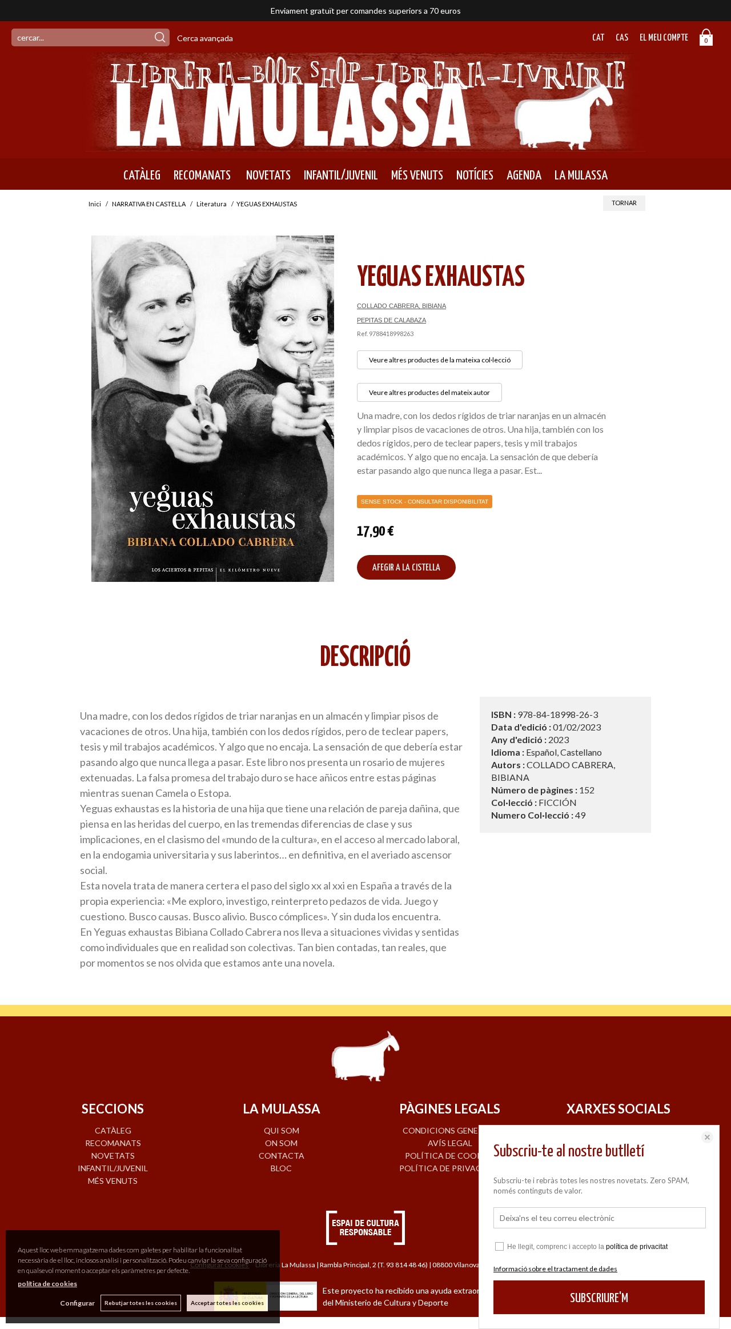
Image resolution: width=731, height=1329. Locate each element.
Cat (598, 38)
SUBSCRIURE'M (599, 1298)
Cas (622, 38)
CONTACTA (281, 1155)
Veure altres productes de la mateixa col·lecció (440, 360)
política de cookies (47, 1283)
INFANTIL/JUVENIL (341, 175)
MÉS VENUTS (417, 175)
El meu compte (664, 38)
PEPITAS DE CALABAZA (391, 320)
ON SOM (281, 1143)
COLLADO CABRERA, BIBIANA (401, 305)
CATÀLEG (141, 175)
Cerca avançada (205, 38)
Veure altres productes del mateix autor (429, 392)
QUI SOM (281, 1130)
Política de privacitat (449, 1168)
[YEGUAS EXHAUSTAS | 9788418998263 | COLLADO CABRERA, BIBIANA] (212, 409)
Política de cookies (450, 1155)
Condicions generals (450, 1130)
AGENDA (524, 175)
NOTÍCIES (474, 175)
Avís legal (450, 1143)
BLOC (281, 1168)
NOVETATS (267, 175)
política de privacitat (637, 1247)
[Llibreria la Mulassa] (365, 144)
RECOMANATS (202, 175)
